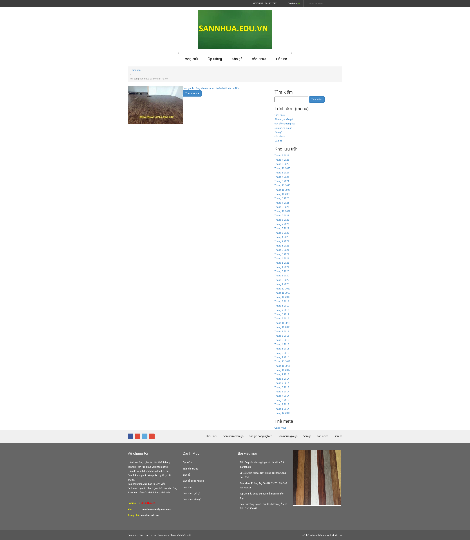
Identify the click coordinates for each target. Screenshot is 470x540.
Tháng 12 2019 (282, 288)
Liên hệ (281, 59)
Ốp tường (215, 59)
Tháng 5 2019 (281, 318)
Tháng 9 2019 (281, 301)
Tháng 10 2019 (282, 297)
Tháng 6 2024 (281, 172)
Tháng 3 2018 (281, 348)
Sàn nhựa (188, 487)
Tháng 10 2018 (282, 327)
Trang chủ (190, 59)
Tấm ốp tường (190, 468)
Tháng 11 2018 (282, 323)
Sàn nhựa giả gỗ (283, 128)
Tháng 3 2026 (281, 164)
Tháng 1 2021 (281, 267)
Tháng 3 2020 (281, 275)
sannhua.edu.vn (149, 515)
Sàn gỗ (237, 59)
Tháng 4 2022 (281, 237)
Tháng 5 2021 (281, 254)
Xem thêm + (192, 93)
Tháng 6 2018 (281, 335)
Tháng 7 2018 (281, 331)
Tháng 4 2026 (281, 159)
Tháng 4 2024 (281, 176)
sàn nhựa (259, 59)
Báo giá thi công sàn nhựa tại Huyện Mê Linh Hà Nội (211, 88)
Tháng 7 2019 (281, 310)
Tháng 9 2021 (281, 241)
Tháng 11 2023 (282, 190)
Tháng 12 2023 (282, 185)
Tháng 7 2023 (281, 202)
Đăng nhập (280, 427)
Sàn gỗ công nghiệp (193, 480)
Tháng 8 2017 (281, 378)
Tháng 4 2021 (281, 258)
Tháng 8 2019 (281, 305)
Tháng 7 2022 (281, 224)
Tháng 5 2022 (281, 232)
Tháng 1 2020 (281, 284)
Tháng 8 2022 (281, 219)
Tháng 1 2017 (281, 408)
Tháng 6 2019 (281, 314)
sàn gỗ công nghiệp (284, 123)
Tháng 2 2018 (281, 353)
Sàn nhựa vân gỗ (283, 119)
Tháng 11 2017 (282, 366)
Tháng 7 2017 (281, 383)
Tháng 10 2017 (282, 370)
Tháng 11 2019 (282, 292)
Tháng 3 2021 (281, 262)
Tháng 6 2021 (281, 250)
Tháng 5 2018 (281, 340)
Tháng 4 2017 (281, 395)
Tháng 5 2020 (281, 271)
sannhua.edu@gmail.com (156, 509)
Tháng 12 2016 (282, 413)
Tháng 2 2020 (281, 280)
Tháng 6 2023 (281, 207)
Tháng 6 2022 (281, 228)
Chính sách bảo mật (180, 535)
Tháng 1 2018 (281, 357)
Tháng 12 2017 (282, 361)
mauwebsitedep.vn (332, 535)
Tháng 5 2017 (281, 391)
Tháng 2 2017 (281, 404)
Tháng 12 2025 (282, 168)
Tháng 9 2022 (281, 215)
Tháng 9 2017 (281, 374)
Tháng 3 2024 (281, 181)
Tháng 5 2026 (281, 155)
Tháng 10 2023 (282, 194)
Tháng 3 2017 (281, 400)
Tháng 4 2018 (281, 344)
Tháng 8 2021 (281, 245)
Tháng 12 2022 (282, 211)
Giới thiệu (279, 115)
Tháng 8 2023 (281, 198)
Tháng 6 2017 (281, 387)
